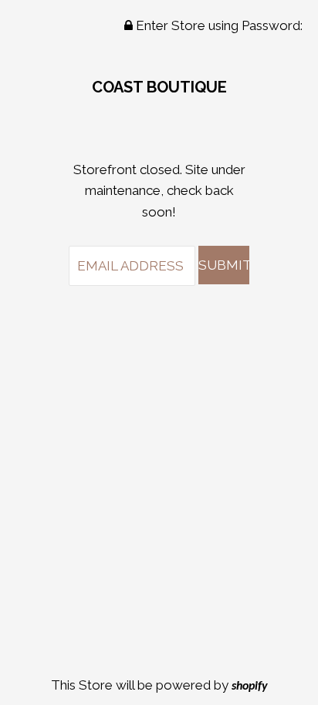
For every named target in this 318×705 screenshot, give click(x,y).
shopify (250, 686)
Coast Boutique (159, 87)
